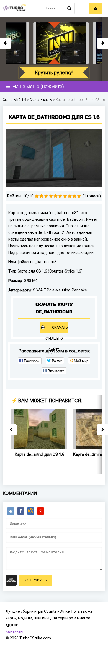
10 (79, 196)
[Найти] (69, 8)
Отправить (36, 580)
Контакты (14, 631)
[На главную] (14, 8)
